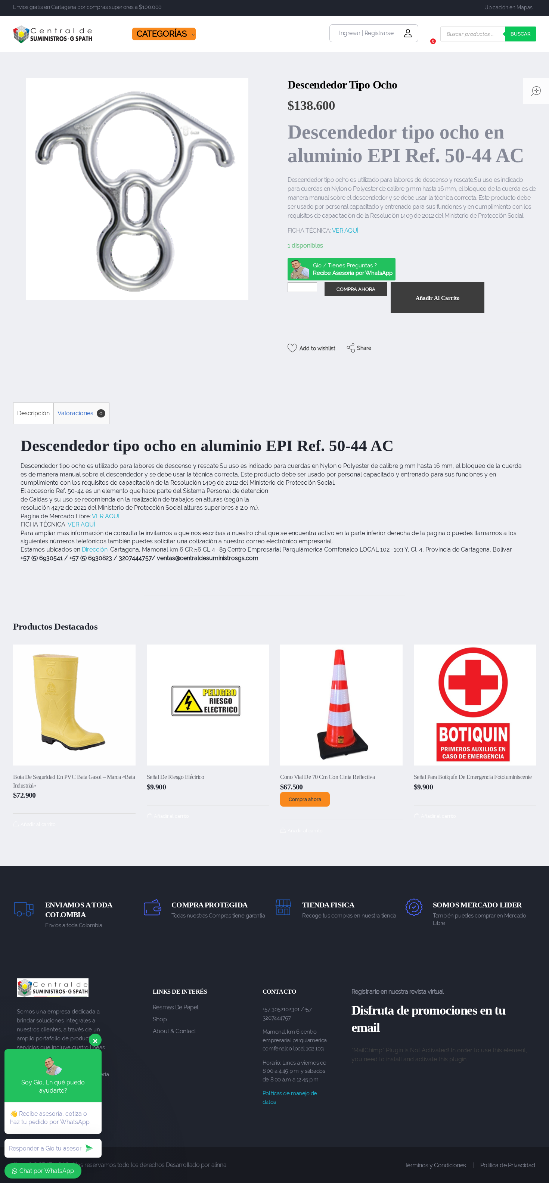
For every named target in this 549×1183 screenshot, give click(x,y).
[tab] (33, 413)
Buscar (520, 34)
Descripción (33, 413)
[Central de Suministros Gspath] (53, 34)
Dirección (95, 549)
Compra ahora (305, 799)
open (536, 91)
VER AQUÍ (345, 230)
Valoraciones (80, 413)
